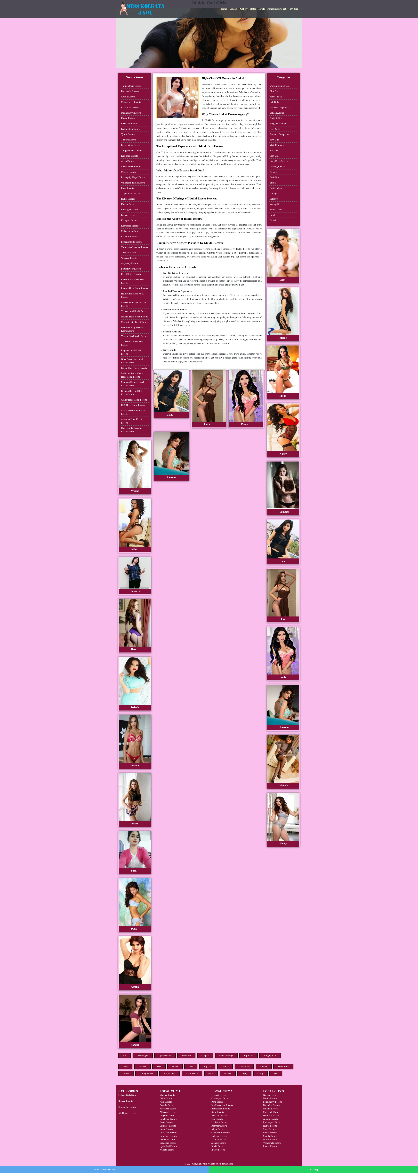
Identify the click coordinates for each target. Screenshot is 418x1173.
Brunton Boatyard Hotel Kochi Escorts (132, 393)
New (276, 1073)
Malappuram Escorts (130, 231)
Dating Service (146, 1073)
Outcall (273, 220)
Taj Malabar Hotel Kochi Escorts (132, 343)
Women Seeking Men (279, 86)
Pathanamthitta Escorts (131, 242)
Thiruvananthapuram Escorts (134, 247)
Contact (233, 9)
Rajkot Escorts (270, 1132)
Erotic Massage (226, 1055)
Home (224, 9)
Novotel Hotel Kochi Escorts (134, 316)
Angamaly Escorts (129, 263)
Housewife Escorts (127, 1107)
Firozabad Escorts (168, 1108)
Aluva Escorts (127, 161)
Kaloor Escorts (128, 118)
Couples (205, 1055)
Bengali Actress (277, 113)
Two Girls (186, 1055)
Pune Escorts (217, 1102)
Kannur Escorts (128, 204)
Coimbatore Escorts (220, 1132)
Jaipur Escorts (217, 1129)
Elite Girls (274, 91)
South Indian (276, 96)
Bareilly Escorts (167, 1105)
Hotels (261, 9)
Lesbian (225, 1066)
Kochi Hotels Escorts (131, 274)
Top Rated (248, 1055)
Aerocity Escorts (167, 1139)
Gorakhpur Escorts (168, 1119)
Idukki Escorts (128, 199)
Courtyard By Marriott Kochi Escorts (131, 430)
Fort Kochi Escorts (130, 91)
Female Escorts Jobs (277, 9)
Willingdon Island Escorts (133, 183)
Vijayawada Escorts (272, 1143)
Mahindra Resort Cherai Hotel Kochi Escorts (132, 375)
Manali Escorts (270, 1139)
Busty (244, 1073)
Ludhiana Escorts (219, 1122)
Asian (125, 1066)
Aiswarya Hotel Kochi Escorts (131, 421)
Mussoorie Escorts (271, 1112)
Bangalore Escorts (168, 1143)
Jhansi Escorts (166, 1122)
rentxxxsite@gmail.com (105, 1169)
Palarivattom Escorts (130, 145)
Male (159, 1066)
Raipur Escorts (270, 1126)
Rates (253, 9)
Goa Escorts (217, 1119)
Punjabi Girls (276, 118)
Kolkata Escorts (167, 1150)
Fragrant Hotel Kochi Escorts (131, 352)
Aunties (273, 172)
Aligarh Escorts (167, 1115)
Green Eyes (244, 1066)
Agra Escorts (166, 1102)
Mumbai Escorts (167, 1095)
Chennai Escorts (218, 1095)
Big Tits (207, 1066)
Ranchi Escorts (270, 1146)
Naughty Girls (270, 1055)
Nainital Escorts (270, 1108)
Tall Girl (274, 150)
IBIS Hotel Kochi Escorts (133, 405)
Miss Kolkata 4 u (210, 1164)
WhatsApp (313, 1169)
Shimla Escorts (270, 1136)
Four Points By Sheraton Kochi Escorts (132, 329)
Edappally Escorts (129, 123)
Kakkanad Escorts (129, 156)
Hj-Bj (211, 1073)
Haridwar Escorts (271, 1115)
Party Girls (275, 129)
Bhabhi (273, 183)
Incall (272, 215)
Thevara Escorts (128, 140)
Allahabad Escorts (168, 1112)
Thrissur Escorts (128, 252)
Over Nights (142, 1055)
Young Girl (275, 204)
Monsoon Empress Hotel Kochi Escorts (132, 384)
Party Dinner (170, 1073)
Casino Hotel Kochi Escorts (134, 368)
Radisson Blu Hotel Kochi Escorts (133, 281)
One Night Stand (277, 166)
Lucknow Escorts (168, 1126)
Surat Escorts (217, 1112)
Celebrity (274, 199)
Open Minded (165, 1055)
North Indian (276, 188)
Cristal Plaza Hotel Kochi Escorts (133, 412)
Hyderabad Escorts (168, 1146)
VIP (125, 1055)
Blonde (175, 1066)
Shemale (142, 1066)
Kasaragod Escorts (129, 209)
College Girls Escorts (128, 1095)
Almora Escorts (270, 1119)
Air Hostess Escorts (127, 1113)
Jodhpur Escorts (218, 1143)
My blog (294, 9)
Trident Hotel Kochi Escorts (134, 311)
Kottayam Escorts (129, 220)
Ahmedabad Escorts (220, 1108)
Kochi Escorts (217, 1146)
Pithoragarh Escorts (272, 1122)
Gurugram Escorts (168, 1136)
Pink (191, 1066)
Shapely (227, 1073)
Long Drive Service (279, 161)
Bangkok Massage (278, 123)
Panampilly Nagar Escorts (133, 177)
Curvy (260, 1073)
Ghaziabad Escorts (168, 1132)
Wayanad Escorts (129, 258)
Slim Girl (274, 156)
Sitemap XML (226, 1164)
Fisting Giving (276, 209)
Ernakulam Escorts (130, 107)
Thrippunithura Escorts (132, 150)
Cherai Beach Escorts (131, 166)
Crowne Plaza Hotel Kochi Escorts (133, 304)
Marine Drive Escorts (131, 113)
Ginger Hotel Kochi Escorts (134, 400)
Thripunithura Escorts (131, 86)
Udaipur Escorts (218, 1139)
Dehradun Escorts (271, 1105)
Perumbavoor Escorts (131, 269)
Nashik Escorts (270, 1098)
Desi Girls (274, 177)
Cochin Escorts (128, 96)
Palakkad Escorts (129, 236)
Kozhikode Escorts (129, 226)
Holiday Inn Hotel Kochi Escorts (132, 295)
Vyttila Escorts (128, 134)
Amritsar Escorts (219, 1126)
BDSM (126, 1073)
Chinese (263, 1066)
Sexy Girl (274, 140)
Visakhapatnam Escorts (222, 1105)
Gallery (244, 9)
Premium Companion (279, 134)
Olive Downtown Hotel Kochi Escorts (132, 361)
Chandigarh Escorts (220, 1098)
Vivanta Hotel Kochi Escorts (134, 336)
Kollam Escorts (128, 215)
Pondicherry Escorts (272, 1102)
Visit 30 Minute (277, 145)
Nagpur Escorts (270, 1095)
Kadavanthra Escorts (130, 129)
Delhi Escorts (166, 1098)
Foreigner (274, 193)
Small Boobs (192, 1073)
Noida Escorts (166, 1129)
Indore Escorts (218, 1150)
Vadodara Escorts (219, 1115)
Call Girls (274, 102)
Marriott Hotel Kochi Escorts (134, 322)
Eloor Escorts (127, 188)
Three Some (283, 1066)
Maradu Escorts (128, 172)
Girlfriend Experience (280, 107)
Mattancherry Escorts (131, 102)
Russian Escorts (125, 1101)
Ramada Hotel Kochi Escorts (134, 288)
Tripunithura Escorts (130, 193)
